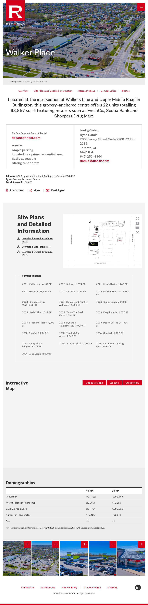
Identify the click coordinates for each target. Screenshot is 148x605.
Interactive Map (86, 90)
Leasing (28, 81)
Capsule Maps (94, 382)
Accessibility (69, 587)
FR (132, 6)
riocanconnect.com (26, 138)
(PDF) (36, 246)
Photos (126, 90)
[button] (126, 6)
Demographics (108, 90)
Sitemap (112, 587)
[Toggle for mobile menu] (141, 7)
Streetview (132, 382)
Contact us (27, 587)
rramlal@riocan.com (94, 161)
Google (114, 382)
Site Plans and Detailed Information (53, 90)
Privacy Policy (92, 587)
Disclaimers (48, 587)
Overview (23, 90)
